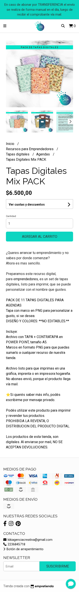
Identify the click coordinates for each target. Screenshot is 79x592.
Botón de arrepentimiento (24, 549)
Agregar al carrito (39, 236)
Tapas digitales (18, 154)
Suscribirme (57, 566)
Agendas (43, 154)
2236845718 (16, 544)
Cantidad (11, 216)
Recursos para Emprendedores (30, 149)
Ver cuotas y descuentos (27, 204)
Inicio (10, 144)
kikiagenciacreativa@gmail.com (29, 540)
